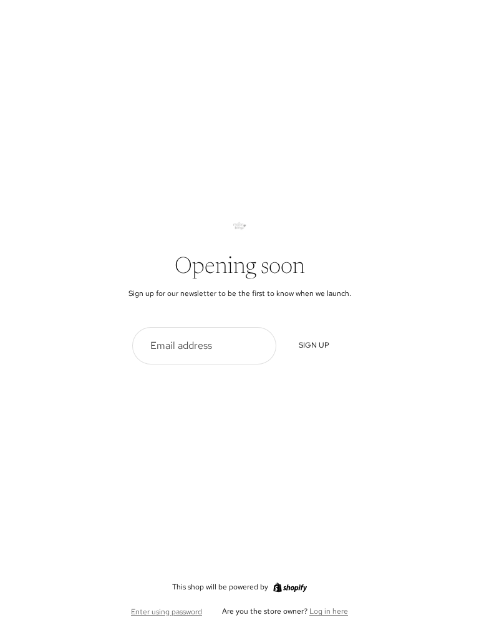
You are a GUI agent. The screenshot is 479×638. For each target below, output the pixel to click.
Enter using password (166, 612)
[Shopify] (290, 588)
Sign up (314, 345)
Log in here (328, 611)
